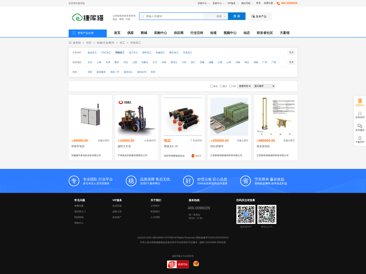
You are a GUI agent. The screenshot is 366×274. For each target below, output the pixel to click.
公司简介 (155, 206)
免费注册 (268, 3)
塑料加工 (147, 52)
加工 (122, 42)
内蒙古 (144, 62)
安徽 (202, 62)
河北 (126, 62)
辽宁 (155, 62)
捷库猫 (77, 42)
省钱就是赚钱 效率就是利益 (270, 181)
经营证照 (221, 242)
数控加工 (174, 52)
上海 (99, 62)
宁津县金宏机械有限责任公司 (132, 155)
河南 (238, 62)
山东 (229, 62)
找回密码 (78, 217)
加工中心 (133, 52)
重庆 (117, 62)
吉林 (164, 62)
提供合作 (141, 72)
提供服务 (101, 72)
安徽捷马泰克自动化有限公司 (86, 155)
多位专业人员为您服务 (98, 181)
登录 (258, 3)
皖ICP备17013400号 (183, 256)
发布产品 (261, 16)
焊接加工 (135, 42)
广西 (273, 62)
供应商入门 (80, 211)
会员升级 (117, 206)
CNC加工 (106, 52)
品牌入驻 (117, 211)
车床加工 (187, 52)
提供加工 (128, 72)
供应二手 (114, 72)
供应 (89, 42)
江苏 (184, 62)
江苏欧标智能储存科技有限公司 (226, 155)
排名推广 (117, 217)
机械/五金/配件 (105, 42)
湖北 (247, 62)
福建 (211, 62)
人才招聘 (155, 217)
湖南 (256, 62)
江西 (220, 62)
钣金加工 (92, 52)
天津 (108, 62)
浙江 (193, 62)
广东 (264, 62)
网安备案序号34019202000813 (212, 237)
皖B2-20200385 (208, 242)
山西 (134, 62)
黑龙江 (174, 62)
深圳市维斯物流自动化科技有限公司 (182, 155)
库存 (153, 72)
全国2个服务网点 (155, 181)
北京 (90, 62)
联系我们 (155, 211)
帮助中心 (78, 223)
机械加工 (160, 52)
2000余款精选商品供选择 (212, 181)
